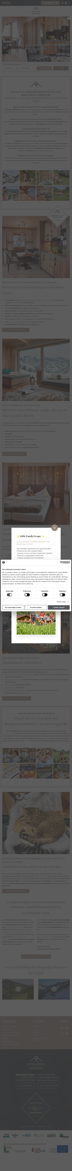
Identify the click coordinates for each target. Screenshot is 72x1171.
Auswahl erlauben (36, 607)
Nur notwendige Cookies (13, 607)
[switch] (27, 594)
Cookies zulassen (59, 607)
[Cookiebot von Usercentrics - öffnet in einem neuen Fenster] (61, 562)
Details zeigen (61, 601)
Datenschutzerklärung (25, 584)
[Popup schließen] (54, 527)
